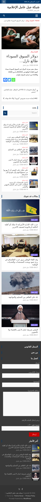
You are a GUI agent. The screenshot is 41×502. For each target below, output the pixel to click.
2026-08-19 (24, 189)
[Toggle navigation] (36, 15)
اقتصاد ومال (34, 52)
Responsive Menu (4, 2)
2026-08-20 (24, 177)
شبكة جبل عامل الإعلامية (23, 7)
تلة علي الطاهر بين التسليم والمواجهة (23, 297)
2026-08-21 (24, 131)
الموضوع (36, 381)
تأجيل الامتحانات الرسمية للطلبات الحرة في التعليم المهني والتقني (16, 185)
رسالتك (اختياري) (33, 391)
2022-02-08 (34, 65)
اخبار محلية (25, 122)
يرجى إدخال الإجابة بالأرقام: (30, 420)
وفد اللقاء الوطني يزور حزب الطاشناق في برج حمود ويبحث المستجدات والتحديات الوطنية (16, 139)
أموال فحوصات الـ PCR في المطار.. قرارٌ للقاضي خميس (20, 91)
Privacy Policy (30, 496)
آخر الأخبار (33, 441)
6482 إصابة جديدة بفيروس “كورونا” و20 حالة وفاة (21, 98)
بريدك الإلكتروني (34, 372)
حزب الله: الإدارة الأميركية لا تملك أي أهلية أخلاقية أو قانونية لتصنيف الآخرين (15, 127)
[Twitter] (9, 80)
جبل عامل (26, 65)
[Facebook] (5, 80)
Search (5, 113)
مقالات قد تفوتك (31, 196)
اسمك (37, 363)
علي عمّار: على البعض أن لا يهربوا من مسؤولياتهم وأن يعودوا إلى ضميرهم (15, 172)
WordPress (27, 498)
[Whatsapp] (13, 80)
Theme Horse (18, 496)
